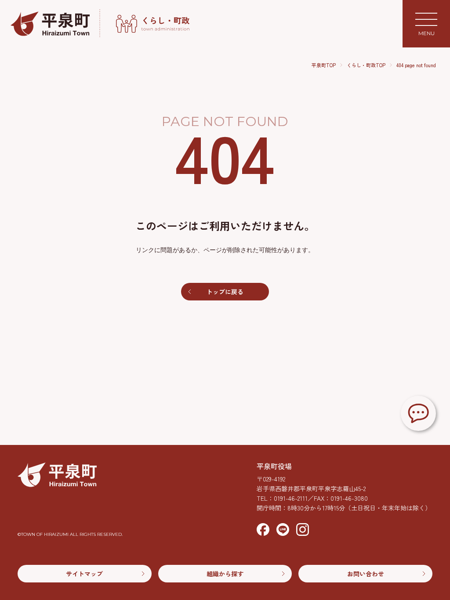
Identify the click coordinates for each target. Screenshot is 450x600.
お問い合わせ (365, 573)
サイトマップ (84, 573)
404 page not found (416, 65)
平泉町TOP (324, 65)
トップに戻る (225, 291)
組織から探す (225, 573)
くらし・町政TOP (366, 65)
